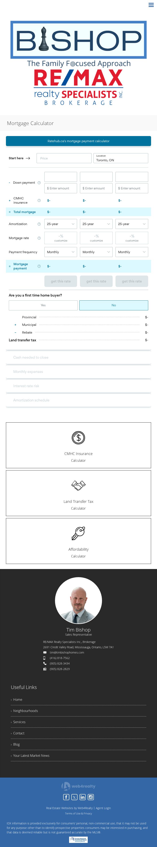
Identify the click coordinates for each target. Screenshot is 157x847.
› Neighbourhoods (24, 711)
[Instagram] (91, 797)
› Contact (17, 733)
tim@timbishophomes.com (67, 652)
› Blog (15, 744)
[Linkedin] (83, 797)
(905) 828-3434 (60, 663)
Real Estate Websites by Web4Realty (69, 808)
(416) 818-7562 (60, 658)
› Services (18, 722)
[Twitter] (74, 797)
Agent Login (103, 808)
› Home (16, 699)
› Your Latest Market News (30, 755)
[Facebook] (66, 797)
